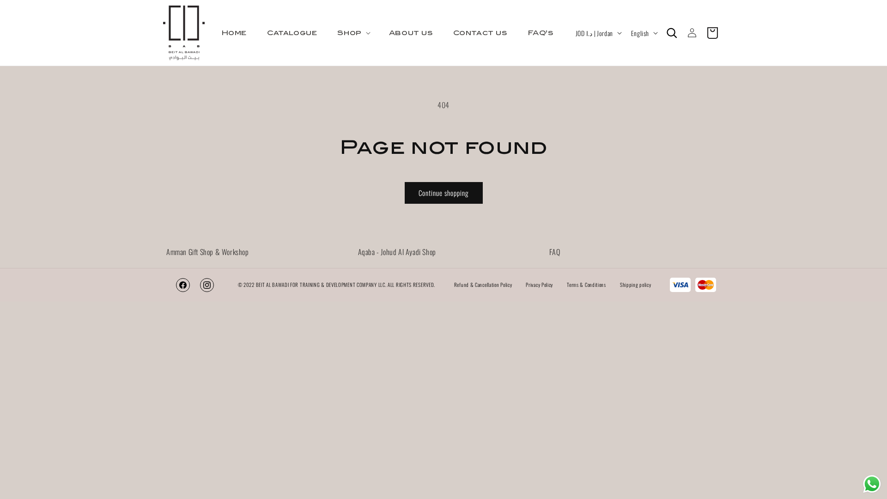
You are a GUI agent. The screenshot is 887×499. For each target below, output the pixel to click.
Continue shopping (444, 193)
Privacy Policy (539, 284)
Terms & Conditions (586, 284)
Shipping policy (635, 284)
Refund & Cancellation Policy (483, 284)
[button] (353, 33)
